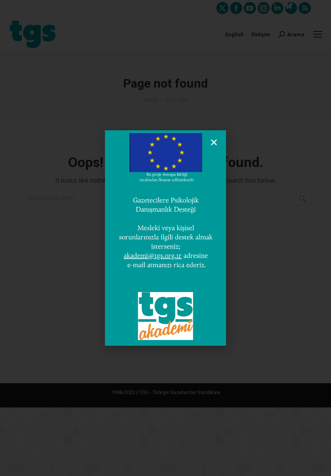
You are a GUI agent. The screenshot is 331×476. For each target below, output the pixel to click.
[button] (214, 142)
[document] (165, 238)
